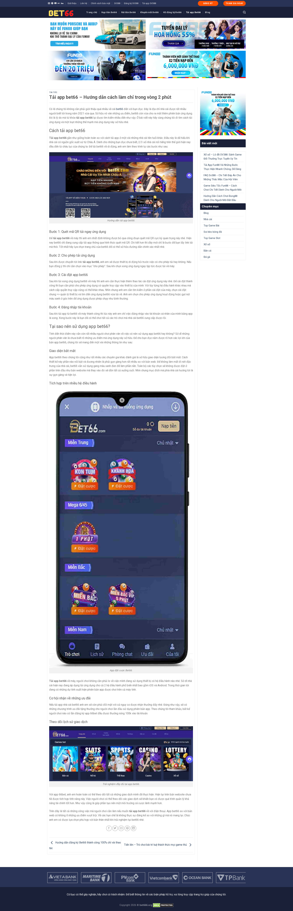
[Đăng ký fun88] (223, 112)
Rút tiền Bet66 (128, 12)
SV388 (117, 3)
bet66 (119, 109)
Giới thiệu (71, 3)
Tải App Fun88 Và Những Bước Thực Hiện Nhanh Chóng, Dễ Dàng (222, 167)
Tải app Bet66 (193, 12)
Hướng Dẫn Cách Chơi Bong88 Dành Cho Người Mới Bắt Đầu (220, 198)
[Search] (244, 12)
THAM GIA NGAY (234, 3)
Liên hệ (83, 3)
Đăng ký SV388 (131, 3)
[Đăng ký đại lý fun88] (96, 34)
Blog (207, 12)
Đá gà (207, 256)
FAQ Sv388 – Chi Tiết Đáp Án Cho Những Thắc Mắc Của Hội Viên (222, 177)
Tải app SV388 (149, 3)
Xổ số (207, 244)
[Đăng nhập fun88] (196, 65)
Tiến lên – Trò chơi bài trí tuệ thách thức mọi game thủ (156, 844)
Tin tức (53, 92)
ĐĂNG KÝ (208, 3)
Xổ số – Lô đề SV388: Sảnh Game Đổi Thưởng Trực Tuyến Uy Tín (223, 156)
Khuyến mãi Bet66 (149, 12)
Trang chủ (91, 12)
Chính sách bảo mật (100, 3)
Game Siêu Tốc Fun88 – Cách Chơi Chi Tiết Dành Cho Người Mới (222, 187)
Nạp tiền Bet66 (109, 12)
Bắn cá (207, 250)
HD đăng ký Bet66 (172, 12)
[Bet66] (64, 12)
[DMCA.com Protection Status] (163, 905)
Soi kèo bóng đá (213, 231)
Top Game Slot (212, 238)
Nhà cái (208, 219)
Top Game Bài (211, 225)
